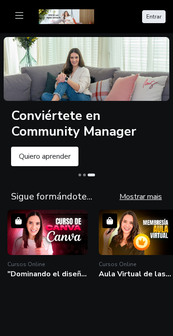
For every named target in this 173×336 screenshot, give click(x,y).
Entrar (153, 16)
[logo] (72, 16)
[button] (47, 244)
